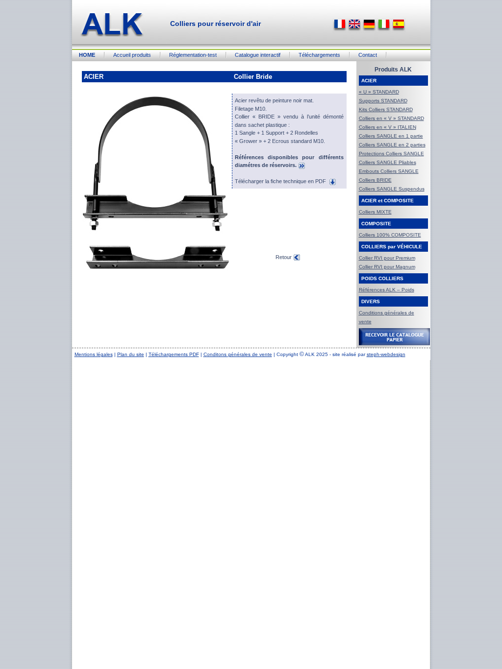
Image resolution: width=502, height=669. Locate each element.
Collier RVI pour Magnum (387, 266)
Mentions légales (94, 354)
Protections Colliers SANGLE (391, 153)
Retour (284, 257)
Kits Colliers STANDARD (386, 109)
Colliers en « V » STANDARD (391, 118)
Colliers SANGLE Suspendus (392, 188)
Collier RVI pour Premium (387, 258)
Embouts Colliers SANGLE (389, 171)
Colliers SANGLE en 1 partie (391, 136)
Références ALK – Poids (386, 289)
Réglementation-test (193, 55)
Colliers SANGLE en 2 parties (392, 144)
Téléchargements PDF (174, 354)
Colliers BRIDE (375, 180)
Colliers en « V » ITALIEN (387, 127)
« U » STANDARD (379, 92)
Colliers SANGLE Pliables (387, 162)
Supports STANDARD (383, 100)
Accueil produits (132, 55)
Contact (367, 55)
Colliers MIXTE (375, 212)
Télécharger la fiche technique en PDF (281, 181)
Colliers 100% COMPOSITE (390, 235)
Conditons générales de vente (237, 354)
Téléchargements (319, 55)
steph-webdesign (386, 354)
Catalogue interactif (257, 55)
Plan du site (130, 354)
